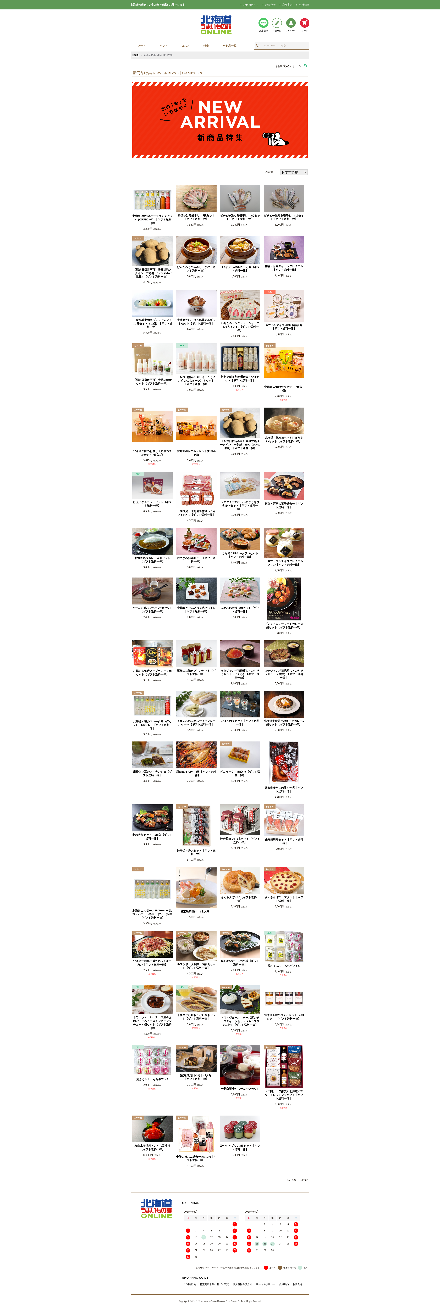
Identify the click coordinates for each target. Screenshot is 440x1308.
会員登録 (276, 31)
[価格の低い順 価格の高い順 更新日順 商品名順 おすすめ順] (294, 172)
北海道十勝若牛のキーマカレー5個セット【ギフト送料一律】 (284, 722)
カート (304, 30)
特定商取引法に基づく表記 (214, 1284)
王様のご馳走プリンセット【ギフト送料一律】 (196, 672)
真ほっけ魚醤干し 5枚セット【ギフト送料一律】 (196, 217)
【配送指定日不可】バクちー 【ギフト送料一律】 (197, 1077)
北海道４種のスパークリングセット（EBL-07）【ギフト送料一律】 (152, 725)
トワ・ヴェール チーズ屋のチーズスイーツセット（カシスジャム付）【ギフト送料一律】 (240, 1021)
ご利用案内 (190, 1284)
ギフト (164, 45)
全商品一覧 (229, 45)
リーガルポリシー (265, 1284)
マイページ (290, 30)
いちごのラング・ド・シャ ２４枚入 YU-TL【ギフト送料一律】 (240, 327)
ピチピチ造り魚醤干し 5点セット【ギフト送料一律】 (240, 217)
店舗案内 (287, 4)
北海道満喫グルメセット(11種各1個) (196, 453)
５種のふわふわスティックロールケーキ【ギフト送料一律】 (196, 722)
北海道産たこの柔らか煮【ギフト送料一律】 (284, 789)
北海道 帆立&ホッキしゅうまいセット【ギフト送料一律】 (284, 439)
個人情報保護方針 (242, 1284)
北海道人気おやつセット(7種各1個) (284, 388)
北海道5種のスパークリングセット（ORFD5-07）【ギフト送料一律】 (152, 219)
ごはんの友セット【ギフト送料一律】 (240, 722)
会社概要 (304, 4)
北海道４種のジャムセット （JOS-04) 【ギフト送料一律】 (284, 1017)
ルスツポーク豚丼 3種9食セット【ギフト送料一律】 (196, 966)
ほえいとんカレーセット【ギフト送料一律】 (152, 504)
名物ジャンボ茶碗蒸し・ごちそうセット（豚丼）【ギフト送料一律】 (284, 674)
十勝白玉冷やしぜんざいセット (240, 1088)
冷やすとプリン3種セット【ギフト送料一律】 (240, 1147)
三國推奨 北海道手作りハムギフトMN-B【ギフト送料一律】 (196, 513)
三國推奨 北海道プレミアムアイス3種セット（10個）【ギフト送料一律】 (152, 323)
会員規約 (284, 1284)
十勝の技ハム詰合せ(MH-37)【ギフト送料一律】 (196, 1158)
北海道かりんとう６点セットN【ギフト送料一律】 (196, 609)
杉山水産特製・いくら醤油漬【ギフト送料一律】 (152, 1147)
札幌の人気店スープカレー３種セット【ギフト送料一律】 (152, 672)
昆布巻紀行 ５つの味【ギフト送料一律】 (240, 962)
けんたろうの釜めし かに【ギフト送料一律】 (196, 269)
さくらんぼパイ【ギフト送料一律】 (240, 899)
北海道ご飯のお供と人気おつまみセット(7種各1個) (152, 453)
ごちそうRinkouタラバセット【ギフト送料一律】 (240, 555)
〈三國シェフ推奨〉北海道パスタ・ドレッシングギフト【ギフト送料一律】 (284, 1095)
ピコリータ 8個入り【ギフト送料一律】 (240, 773)
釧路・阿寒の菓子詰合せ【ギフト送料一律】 (284, 505)
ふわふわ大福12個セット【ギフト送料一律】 (240, 609)
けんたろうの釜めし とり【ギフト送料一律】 (240, 269)
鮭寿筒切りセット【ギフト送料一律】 (284, 841)
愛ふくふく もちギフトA (152, 1079)
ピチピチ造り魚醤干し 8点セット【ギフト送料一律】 (284, 217)
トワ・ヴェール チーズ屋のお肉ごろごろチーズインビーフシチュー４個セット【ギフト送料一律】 (152, 1022)
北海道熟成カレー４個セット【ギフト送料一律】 (152, 560)
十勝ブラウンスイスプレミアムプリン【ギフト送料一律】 (284, 563)
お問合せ (270, 4)
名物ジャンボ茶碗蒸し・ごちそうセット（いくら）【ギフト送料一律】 (240, 674)
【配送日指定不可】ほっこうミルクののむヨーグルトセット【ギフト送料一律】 (196, 381)
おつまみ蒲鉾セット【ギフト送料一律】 (196, 560)
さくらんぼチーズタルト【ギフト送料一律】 (284, 899)
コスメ (186, 45)
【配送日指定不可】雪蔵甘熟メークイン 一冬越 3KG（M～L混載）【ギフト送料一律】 (240, 445)
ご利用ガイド (251, 4)
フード (142, 45)
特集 (206, 45)
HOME (135, 55)
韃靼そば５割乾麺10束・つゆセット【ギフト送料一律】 (240, 378)
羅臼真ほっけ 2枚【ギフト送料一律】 (196, 773)
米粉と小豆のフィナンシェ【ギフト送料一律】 (152, 773)
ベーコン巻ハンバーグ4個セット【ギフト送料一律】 (152, 609)
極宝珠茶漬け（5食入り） (196, 911)
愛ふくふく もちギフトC (284, 965)
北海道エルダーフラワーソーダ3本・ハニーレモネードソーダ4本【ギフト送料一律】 (152, 914)
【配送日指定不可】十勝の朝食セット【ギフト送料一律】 (152, 381)
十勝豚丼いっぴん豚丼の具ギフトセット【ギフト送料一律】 (196, 321)
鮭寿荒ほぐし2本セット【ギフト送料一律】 (240, 840)
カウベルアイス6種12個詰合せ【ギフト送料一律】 (283, 327)
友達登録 (263, 30)
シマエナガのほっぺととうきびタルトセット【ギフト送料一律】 (240, 506)
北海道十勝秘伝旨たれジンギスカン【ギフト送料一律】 (152, 962)
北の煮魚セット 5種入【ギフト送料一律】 (152, 836)
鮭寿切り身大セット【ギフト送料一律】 (196, 852)
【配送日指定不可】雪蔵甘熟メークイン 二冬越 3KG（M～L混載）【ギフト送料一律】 (152, 273)
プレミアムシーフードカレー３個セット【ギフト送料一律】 (284, 625)
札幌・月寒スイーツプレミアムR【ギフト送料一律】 (284, 268)
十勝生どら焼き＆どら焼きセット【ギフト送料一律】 (196, 1017)
